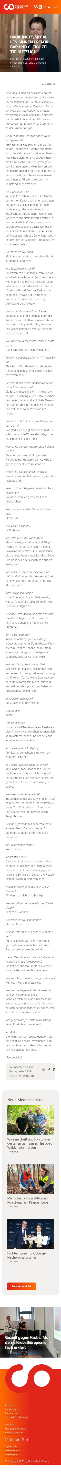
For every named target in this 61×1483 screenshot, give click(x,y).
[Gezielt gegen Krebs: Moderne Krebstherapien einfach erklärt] (30, 1332)
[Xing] (54, 1069)
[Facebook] (49, 1069)
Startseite (15, 58)
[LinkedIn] (44, 1069)
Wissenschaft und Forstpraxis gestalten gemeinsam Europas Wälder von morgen (29, 1143)
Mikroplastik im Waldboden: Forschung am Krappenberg (27, 1200)
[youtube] (17, 1439)
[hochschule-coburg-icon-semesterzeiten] (40, 6)
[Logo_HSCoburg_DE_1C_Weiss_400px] (16, 5)
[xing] (27, 1439)
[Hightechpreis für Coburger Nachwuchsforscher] (30, 1234)
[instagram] (6, 1439)
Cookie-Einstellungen (16, 1417)
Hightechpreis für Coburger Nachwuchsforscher (27, 1255)
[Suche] (49, 6)
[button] (21, 1356)
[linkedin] (11, 1439)
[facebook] (22, 1439)
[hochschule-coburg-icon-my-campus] (36, 6)
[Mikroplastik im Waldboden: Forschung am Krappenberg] (30, 1179)
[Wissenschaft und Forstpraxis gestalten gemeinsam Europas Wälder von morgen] (30, 1120)
